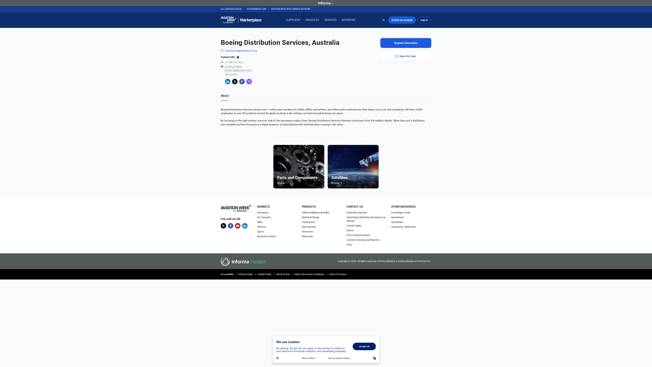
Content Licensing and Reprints (363, 240)
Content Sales (354, 225)
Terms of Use (282, 274)
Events (350, 230)
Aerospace (262, 212)
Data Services (309, 226)
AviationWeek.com (256, 9)
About (225, 95)
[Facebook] (242, 81)
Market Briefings (310, 217)
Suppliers (293, 20)
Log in (424, 20)
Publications (308, 222)
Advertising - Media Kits (403, 226)
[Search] (383, 20)
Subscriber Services (357, 212)
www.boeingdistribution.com (241, 50)
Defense (261, 226)
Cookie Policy (264, 274)
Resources (307, 236)
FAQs (349, 244)
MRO (259, 222)
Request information (405, 43)
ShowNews (397, 222)
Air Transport (264, 217)
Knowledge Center (400, 212)
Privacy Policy (245, 274)
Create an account (402, 20)
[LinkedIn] (227, 81)
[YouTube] (237, 226)
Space (260, 231)
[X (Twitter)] (235, 81)
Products (312, 20)
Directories (307, 231)
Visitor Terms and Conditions (309, 274)
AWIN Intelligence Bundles (315, 212)
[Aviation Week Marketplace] (241, 20)
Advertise (349, 20)
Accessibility (227, 274)
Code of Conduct (338, 274)
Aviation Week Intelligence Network (290, 9)
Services (330, 20)
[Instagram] (249, 81)
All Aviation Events (231, 9)
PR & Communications (358, 235)
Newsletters (397, 217)
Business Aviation (266, 236)
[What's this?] (238, 57)
